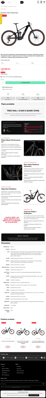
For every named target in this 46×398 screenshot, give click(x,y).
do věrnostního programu (17, 76)
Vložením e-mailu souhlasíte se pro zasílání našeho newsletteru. (16, 386)
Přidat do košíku (26, 82)
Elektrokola (11, 6)
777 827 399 (7, 357)
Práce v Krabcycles (5, 375)
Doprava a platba (5, 368)
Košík (41, 3)
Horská (15, 6)
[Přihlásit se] (43, 384)
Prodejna (11, 357)
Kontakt (36, 357)
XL (33, 63)
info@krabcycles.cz (31, 357)
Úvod (2, 6)
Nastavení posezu (20, 372)
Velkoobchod (4, 372)
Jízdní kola (5, 6)
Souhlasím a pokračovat (33, 395)
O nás (3, 366)
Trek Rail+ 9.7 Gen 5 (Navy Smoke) (8, 341)
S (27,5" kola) (38, 338)
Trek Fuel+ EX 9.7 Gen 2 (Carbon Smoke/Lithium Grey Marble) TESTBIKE (23, 342)
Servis (23, 357)
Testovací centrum (20, 370)
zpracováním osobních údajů (15, 386)
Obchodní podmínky (6, 370)
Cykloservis (19, 368)
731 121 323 (19, 357)
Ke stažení (19, 366)
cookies (26, 395)
